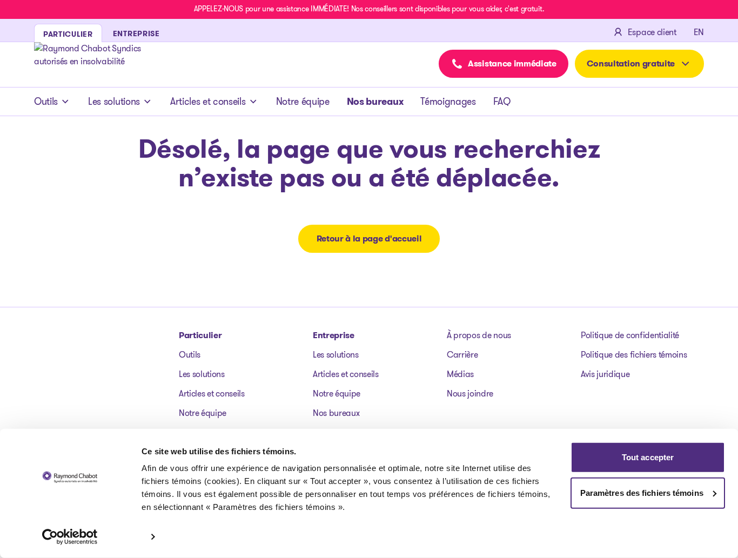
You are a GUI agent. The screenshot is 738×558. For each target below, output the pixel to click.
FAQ (502, 102)
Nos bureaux (375, 102)
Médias (460, 374)
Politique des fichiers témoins (634, 354)
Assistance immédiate (512, 63)
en (699, 32)
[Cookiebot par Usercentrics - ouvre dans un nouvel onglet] (70, 537)
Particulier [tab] (68, 34)
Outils (46, 102)
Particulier (200, 335)
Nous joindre (470, 393)
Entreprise (333, 335)
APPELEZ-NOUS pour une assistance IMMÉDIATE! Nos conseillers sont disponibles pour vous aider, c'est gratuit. (369, 8)
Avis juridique (605, 374)
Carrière (462, 354)
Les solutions (114, 102)
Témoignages (447, 102)
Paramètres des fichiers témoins (641, 492)
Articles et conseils (208, 102)
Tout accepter (648, 457)
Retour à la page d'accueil (369, 238)
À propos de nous (479, 335)
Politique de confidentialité (630, 335)
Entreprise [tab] (136, 33)
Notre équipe (303, 102)
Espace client (652, 32)
